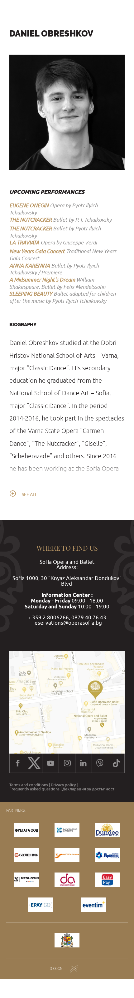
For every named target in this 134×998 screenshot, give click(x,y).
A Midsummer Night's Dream (42, 279)
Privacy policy (63, 785)
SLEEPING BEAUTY (30, 293)
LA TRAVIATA (24, 242)
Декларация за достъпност (88, 789)
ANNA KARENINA (29, 265)
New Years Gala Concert (37, 251)
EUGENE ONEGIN (29, 205)
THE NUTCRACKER (30, 219)
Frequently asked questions (34, 789)
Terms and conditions (28, 785)
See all (29, 494)
